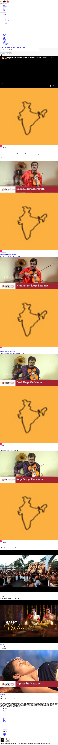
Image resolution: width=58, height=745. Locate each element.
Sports (4, 22)
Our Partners (23, 47)
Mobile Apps (5, 711)
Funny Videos (5, 44)
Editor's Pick (8, 47)
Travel (4, 42)
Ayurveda (4, 34)
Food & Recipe (5, 27)
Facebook (4, 734)
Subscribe (4, 712)
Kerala (4, 5)
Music (4, 17)
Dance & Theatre (6, 23)
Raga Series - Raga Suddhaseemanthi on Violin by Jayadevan (8, 254)
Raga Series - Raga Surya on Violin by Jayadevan (7, 544)
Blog (16, 47)
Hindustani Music (6, 450)
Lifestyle (4, 40)
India (4, 718)
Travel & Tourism (6, 16)
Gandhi (4, 719)
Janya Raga (5, 547)
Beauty (4, 35)
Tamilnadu (5, 6)
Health (4, 38)
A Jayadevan (5, 256)
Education (4, 28)
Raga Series (10, 256)
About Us (19, 47)
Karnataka (4, 7)
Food (4, 37)
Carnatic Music (10, 547)
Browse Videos (3, 12)
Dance (4, 36)
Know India (13, 47)
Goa (3, 8)
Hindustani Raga (16, 353)
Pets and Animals (6, 20)
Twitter (4, 735)
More (4, 10)
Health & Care (5, 26)
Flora (4, 21)
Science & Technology (7, 25)
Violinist (14, 256)
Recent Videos (3, 47)
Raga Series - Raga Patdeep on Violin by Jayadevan (7, 351)
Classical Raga (19, 256)
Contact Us (5, 729)
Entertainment (5, 18)
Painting (4, 721)
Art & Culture (5, 24)
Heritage (4, 39)
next (1, 159)
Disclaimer (5, 728)
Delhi (4, 9)
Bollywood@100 (6, 43)
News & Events (5, 19)
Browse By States (3, 3)
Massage (4, 41)
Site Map (4, 713)
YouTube (4, 733)
